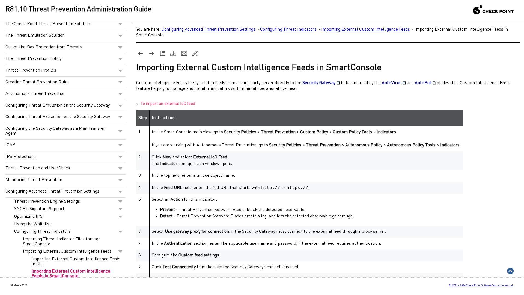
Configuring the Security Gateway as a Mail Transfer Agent (55, 131)
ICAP (10, 145)
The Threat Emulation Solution (35, 35)
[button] (120, 24)
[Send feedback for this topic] (184, 54)
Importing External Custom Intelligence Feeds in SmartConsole (71, 273)
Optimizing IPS (28, 216)
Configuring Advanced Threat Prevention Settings (52, 191)
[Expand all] (162, 54)
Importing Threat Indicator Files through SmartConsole (62, 241)
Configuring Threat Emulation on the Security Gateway (57, 105)
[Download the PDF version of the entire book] (173, 54)
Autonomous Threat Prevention (35, 94)
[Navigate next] (151, 54)
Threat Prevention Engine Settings (47, 201)
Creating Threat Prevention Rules (37, 82)
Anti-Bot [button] (423, 83)
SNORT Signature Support (39, 209)
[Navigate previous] (140, 54)
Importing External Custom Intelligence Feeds (67, 251)
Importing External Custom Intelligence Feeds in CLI (76, 261)
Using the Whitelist (32, 224)
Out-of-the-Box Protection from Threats (43, 47)
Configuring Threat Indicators (42, 231)
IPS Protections (20, 157)
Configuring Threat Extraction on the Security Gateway (57, 117)
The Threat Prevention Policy (33, 59)
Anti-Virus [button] (391, 83)
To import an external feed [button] (168, 104)
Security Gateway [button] (318, 83)
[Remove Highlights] (195, 54)
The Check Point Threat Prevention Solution (47, 24)
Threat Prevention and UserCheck (37, 168)
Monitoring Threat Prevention (33, 180)
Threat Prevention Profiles (30, 70)
